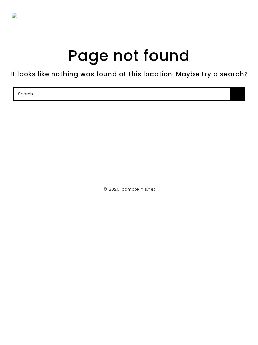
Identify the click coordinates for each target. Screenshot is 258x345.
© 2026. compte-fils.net (129, 189)
